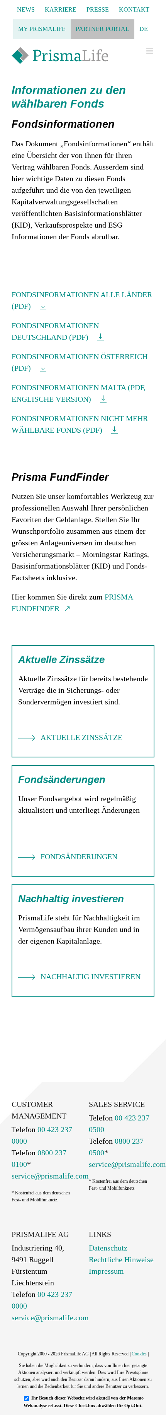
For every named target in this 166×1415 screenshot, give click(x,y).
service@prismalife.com (50, 1176)
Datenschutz (108, 1248)
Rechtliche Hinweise (121, 1259)
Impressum (106, 1271)
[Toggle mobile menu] (150, 51)
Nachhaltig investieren (91, 976)
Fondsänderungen (79, 856)
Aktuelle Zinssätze (81, 737)
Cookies (139, 1354)
